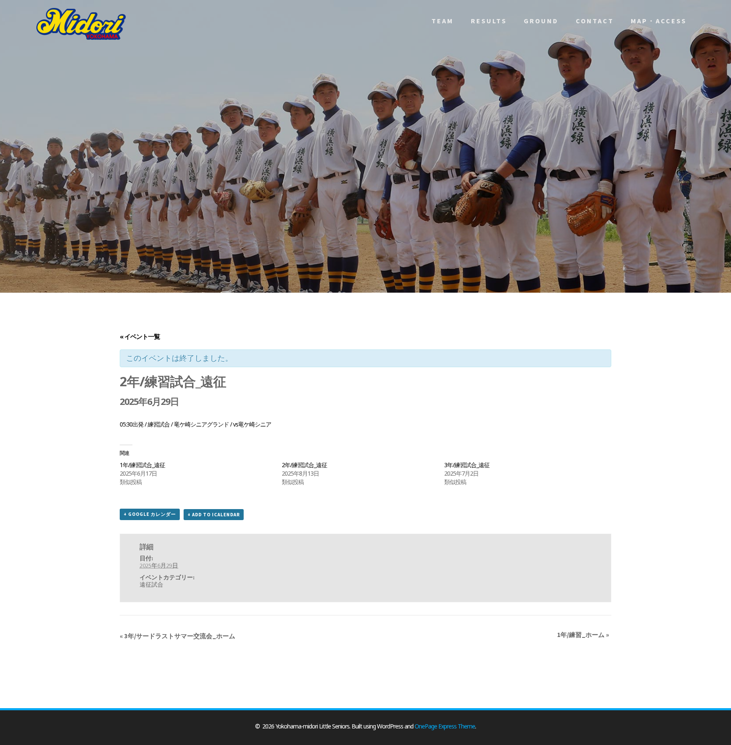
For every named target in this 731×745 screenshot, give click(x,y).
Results (489, 21)
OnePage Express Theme (445, 726)
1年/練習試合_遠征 (142, 465)
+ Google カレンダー (150, 514)
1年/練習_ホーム (583, 635)
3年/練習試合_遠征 (466, 465)
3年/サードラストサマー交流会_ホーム (177, 636)
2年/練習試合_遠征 (304, 465)
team (442, 21)
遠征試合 (151, 584)
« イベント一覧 (140, 336)
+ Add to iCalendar (213, 515)
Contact (595, 21)
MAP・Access (659, 21)
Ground (541, 21)
